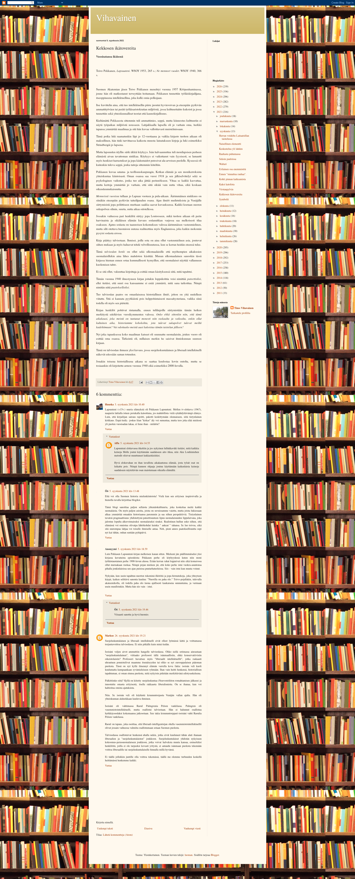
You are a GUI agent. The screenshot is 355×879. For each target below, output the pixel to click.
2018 (220, 257)
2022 (220, 106)
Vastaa (108, 429)
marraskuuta (226, 121)
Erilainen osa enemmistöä (232, 169)
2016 (220, 267)
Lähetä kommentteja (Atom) (118, 834)
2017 (220, 262)
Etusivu (148, 828)
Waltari (223, 164)
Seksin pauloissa (227, 159)
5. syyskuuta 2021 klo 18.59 (132, 549)
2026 (220, 86)
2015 (220, 272)
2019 (220, 252)
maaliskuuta (226, 231)
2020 (220, 247)
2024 (220, 96)
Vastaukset (114, 436)
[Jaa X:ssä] (154, 382)
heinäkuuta (226, 210)
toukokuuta (226, 221)
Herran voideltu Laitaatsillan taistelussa (234, 137)
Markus (109, 635)
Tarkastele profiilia (240, 313)
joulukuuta (226, 116)
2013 (220, 282)
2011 (220, 293)
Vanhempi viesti (192, 828)
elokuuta (224, 205)
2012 (220, 287)
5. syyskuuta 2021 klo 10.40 (129, 404)
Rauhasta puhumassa (229, 154)
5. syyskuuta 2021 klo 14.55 (135, 443)
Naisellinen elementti (230, 143)
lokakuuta (225, 126)
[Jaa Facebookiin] (158, 382)
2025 (220, 91)
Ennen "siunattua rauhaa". (232, 174)
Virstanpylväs (226, 189)
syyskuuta (225, 131)
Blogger (215, 855)
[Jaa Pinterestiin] (161, 382)
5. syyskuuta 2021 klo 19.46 (133, 609)
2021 (220, 111)
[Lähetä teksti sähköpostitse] (140, 382)
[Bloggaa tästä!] (151, 382)
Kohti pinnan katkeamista (232, 179)
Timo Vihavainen (243, 308)
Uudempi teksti (105, 828)
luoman (188, 855)
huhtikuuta (226, 226)
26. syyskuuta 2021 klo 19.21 (130, 635)
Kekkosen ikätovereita (230, 194)
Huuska (109, 404)
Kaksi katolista (226, 184)
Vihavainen (116, 17)
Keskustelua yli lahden (231, 148)
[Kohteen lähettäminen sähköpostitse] (147, 382)
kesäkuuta (225, 215)
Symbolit (224, 199)
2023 (220, 101)
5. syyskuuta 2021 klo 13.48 (124, 491)
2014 (220, 277)
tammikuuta (226, 241)
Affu (116, 443)
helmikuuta (226, 236)
